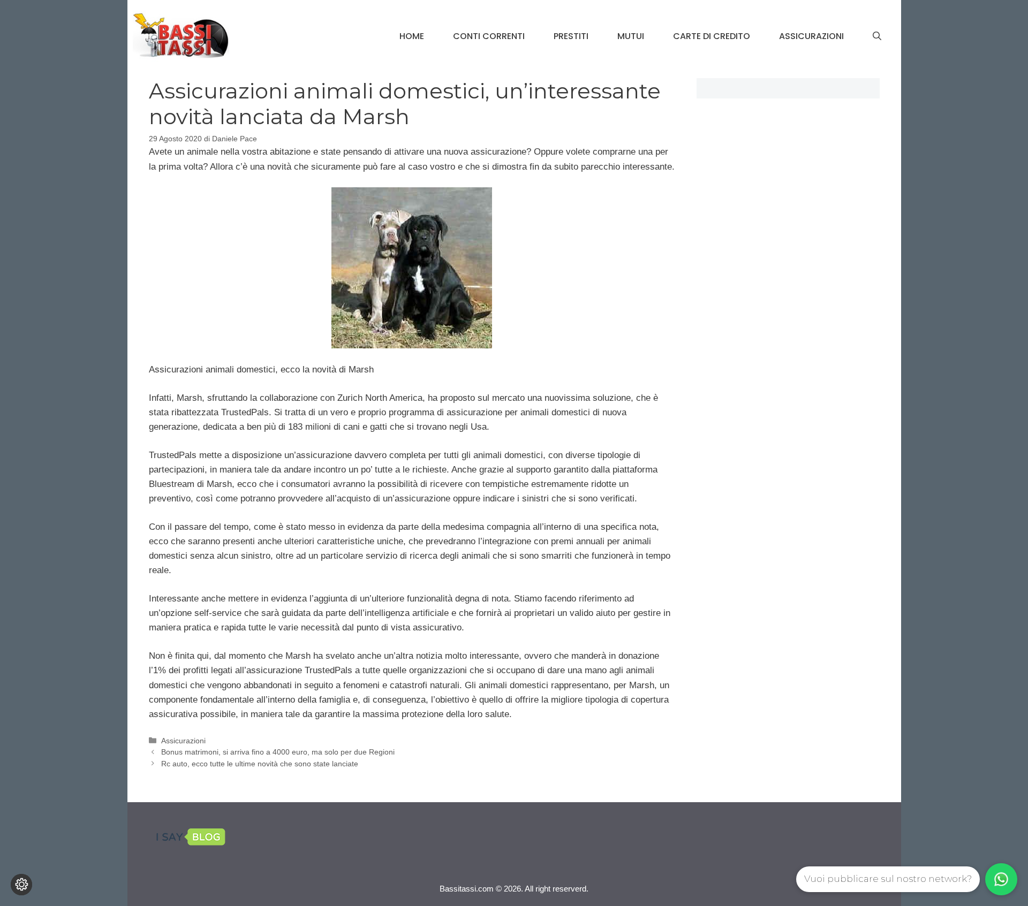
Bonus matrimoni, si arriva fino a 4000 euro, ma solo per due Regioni (278, 752)
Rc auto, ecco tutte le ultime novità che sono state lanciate (259, 763)
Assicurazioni (811, 36)
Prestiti (571, 36)
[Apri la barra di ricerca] (877, 36)
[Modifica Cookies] (21, 884)
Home (411, 36)
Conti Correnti (489, 36)
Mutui (630, 36)
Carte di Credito (711, 36)
